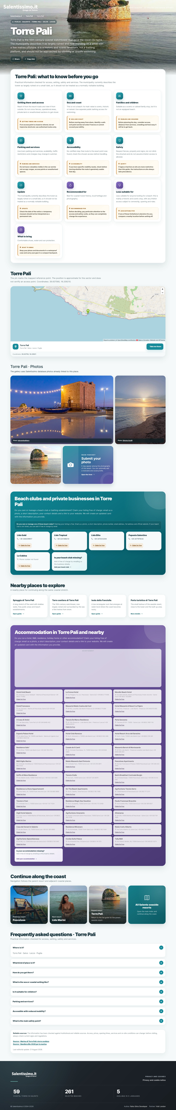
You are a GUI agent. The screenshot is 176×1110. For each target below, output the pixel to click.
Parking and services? (23, 1001)
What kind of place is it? (24, 963)
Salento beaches (134, 7)
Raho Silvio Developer (138, 1106)
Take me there (155, 346)
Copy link (31, 59)
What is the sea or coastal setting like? (31, 982)
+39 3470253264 (100, 539)
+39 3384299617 (25, 539)
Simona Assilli (127, 440)
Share (17, 59)
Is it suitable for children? (25, 992)
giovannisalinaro (23, 440)
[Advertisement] (88, 669)
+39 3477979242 (137, 539)
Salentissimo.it (16, 16)
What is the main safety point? (27, 1021)
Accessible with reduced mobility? (29, 1011)
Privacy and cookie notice (154, 1080)
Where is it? (18, 947)
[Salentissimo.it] (21, 7)
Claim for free (25, 545)
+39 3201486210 (63, 539)
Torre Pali (29, 16)
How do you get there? (23, 972)
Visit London (161, 1106)
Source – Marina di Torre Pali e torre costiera (31, 1041)
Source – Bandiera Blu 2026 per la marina (30, 1044)
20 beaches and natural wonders (159, 7)
